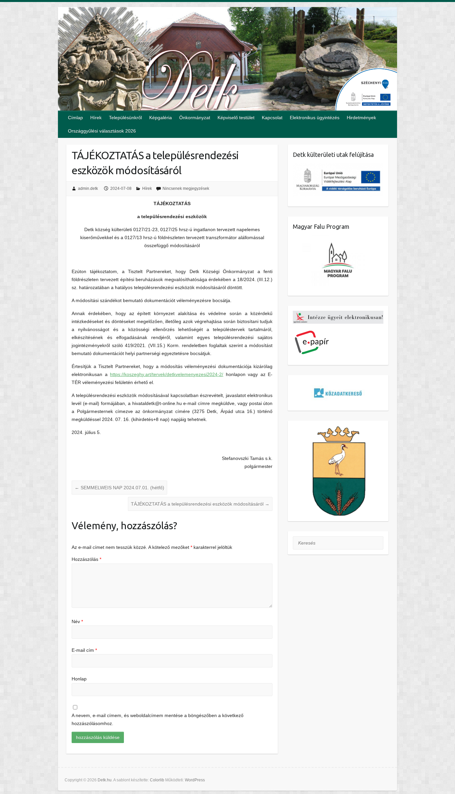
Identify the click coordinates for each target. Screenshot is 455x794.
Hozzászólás (86, 559)
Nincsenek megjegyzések (186, 188)
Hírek (96, 117)
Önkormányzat (194, 117)
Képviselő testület (236, 117)
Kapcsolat (272, 117)
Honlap (79, 678)
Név (77, 621)
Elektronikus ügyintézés (314, 117)
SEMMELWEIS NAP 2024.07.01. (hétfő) (119, 487)
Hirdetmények (361, 117)
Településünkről (125, 117)
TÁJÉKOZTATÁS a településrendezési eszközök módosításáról (200, 504)
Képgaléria (160, 117)
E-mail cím (84, 650)
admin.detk (88, 188)
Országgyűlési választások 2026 (102, 131)
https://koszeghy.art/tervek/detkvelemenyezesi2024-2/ (166, 374)
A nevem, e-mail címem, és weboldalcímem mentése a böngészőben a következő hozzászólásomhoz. (157, 719)
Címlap (75, 117)
